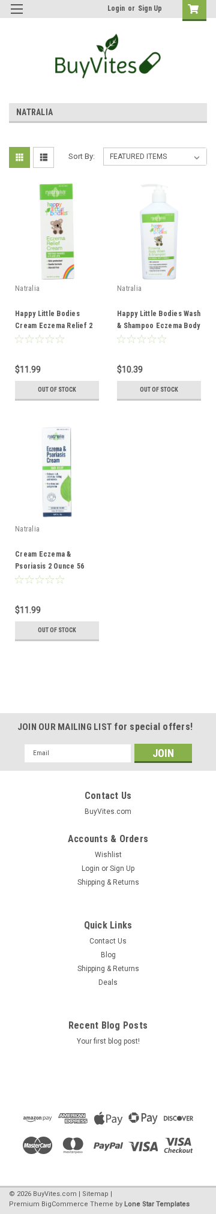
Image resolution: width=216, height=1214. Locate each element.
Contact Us (108, 941)
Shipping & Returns (108, 882)
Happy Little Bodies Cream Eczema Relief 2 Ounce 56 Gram (53, 325)
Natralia (27, 288)
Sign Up (150, 8)
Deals (108, 982)
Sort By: (81, 156)
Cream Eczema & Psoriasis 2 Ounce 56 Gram (49, 566)
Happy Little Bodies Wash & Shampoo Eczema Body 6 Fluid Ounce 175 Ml (158, 325)
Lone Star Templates (157, 1204)
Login (116, 8)
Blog (108, 955)
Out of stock (57, 389)
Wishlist (108, 855)
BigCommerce (64, 1204)
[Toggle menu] (16, 16)
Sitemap (95, 1194)
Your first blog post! (108, 1041)
